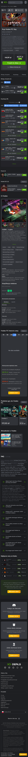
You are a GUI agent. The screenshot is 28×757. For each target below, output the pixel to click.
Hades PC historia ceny (9, 331)
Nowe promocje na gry (7, 677)
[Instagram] (9, 668)
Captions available (7, 264)
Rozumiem (23, 754)
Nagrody (3, 698)
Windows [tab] (6, 302)
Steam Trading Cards (8, 249)
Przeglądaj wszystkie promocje (9, 679)
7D (3, 335)
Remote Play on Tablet (8, 254)
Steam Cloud (19, 262)
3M (11, 335)
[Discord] (17, 668)
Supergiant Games (19, 48)
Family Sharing (20, 247)
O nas (2, 695)
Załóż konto (14, 655)
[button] (2, 2)
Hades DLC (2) (5, 181)
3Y (27, 335)
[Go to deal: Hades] (14, 87)
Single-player (19, 249)
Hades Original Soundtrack (11, 189)
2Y (23, 335)
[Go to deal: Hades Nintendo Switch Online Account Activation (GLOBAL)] (14, 116)
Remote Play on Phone (8, 252)
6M (15, 335)
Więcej (24, 181)
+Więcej (14, 163)
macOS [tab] (13, 302)
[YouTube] (13, 668)
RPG (13, 247)
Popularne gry (4, 681)
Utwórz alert (14, 392)
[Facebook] (5, 668)
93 (8, 290)
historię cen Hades (20, 499)
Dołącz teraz (14, 616)
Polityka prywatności (6, 700)
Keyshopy (15, 74)
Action (17, 50)
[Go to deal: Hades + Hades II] (14, 92)
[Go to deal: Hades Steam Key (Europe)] (14, 158)
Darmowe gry (4, 683)
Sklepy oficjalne (5, 74)
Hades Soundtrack (12, 186)
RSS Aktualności (5, 704)
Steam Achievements (8, 259)
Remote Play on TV (7, 257)
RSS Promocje (4, 707)
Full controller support (8, 262)
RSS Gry (3, 705)
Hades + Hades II (12, 175)
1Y (19, 335)
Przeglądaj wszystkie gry (7, 685)
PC (10, 499)
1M (7, 335)
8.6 (11, 290)
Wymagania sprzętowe (8, 298)
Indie (9, 247)
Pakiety (24, 74)
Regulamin (3, 702)
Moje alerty (14, 636)
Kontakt (3, 697)
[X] (21, 668)
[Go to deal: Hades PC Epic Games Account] (14, 111)
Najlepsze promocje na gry (8, 675)
